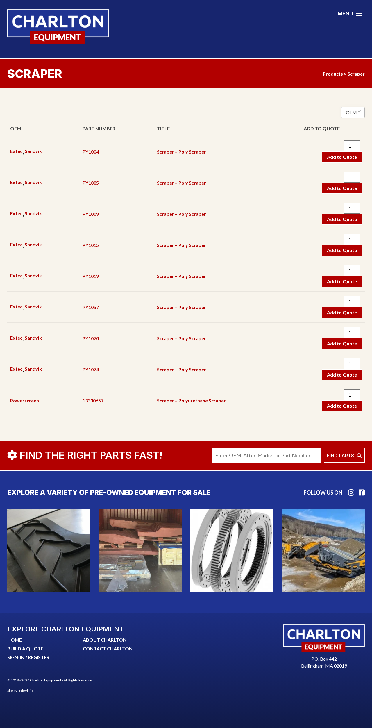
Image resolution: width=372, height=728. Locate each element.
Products (333, 73)
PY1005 (91, 182)
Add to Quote (342, 157)
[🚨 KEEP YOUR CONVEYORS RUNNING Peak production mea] (48, 550)
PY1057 (91, 307)
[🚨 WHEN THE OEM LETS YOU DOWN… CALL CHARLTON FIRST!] (140, 550)
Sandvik (33, 151)
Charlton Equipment (58, 26)
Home (14, 640)
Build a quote (25, 648)
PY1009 (91, 214)
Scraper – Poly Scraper (181, 151)
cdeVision (27, 690)
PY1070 (91, 338)
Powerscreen (24, 400)
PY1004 (91, 151)
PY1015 (91, 245)
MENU (345, 13)
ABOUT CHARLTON (104, 640)
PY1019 (91, 276)
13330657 (93, 400)
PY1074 (91, 369)
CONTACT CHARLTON (108, 648)
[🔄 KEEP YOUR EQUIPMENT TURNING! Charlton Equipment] (231, 550)
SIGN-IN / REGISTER (28, 657)
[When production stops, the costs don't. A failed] (323, 550)
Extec (16, 151)
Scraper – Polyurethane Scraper (191, 400)
